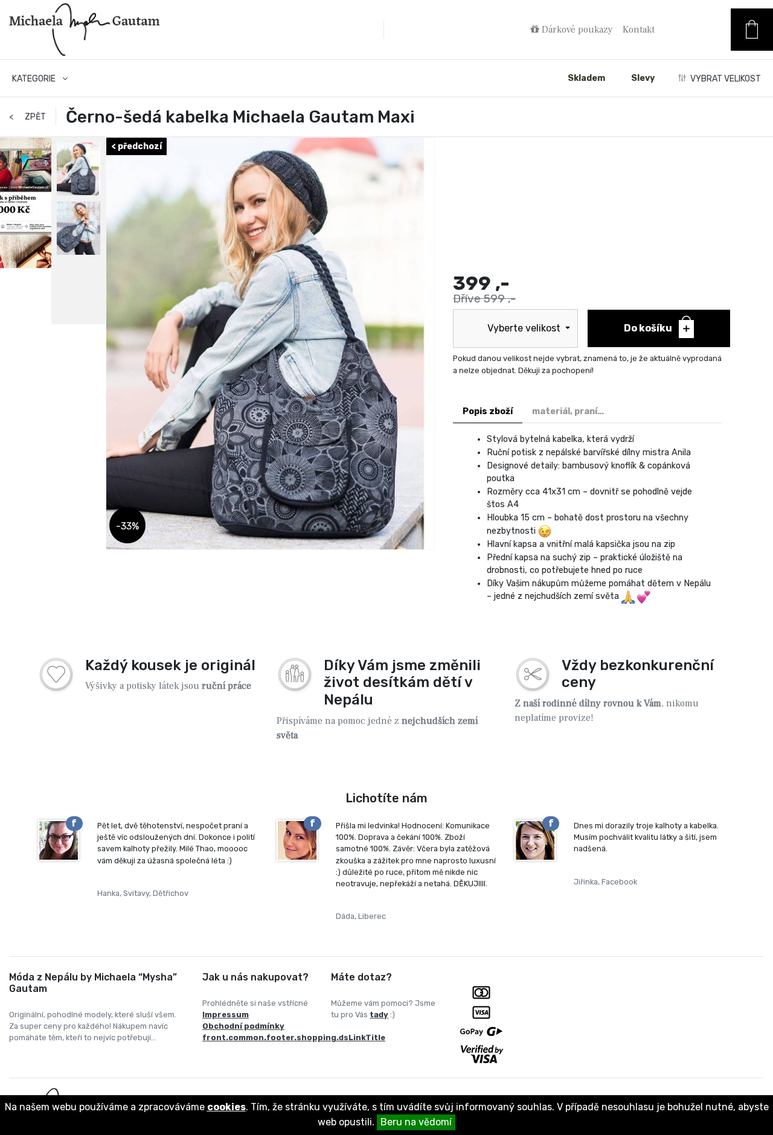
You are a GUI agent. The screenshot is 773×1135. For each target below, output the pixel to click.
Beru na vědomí (416, 1122)
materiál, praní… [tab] (568, 411)
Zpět (27, 117)
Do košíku (649, 328)
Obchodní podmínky (243, 1026)
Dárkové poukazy (576, 30)
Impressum (225, 1014)
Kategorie (34, 79)
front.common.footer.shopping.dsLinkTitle (293, 1037)
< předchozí (136, 146)
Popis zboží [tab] (488, 411)
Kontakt (639, 30)
